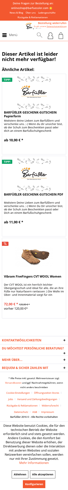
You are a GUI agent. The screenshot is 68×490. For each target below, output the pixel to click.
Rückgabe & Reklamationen (33, 17)
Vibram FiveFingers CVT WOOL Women (32, 276)
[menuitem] (16, 12)
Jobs (10, 399)
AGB (34, 412)
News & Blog (16, 12)
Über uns (31, 12)
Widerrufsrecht (50, 405)
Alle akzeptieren (42, 474)
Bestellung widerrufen (52, 23)
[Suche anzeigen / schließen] (39, 35)
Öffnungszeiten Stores (46, 392)
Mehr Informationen (34, 463)
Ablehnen (20, 474)
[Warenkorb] (61, 35)
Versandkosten (13, 382)
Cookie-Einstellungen (18, 392)
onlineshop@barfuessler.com (29, 8)
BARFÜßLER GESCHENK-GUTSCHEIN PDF (33, 194)
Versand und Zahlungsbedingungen (37, 399)
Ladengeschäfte (47, 12)
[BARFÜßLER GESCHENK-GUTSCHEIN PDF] (34, 175)
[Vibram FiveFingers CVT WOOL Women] (34, 257)
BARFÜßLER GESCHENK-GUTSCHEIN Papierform (30, 114)
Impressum (47, 412)
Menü (13, 35)
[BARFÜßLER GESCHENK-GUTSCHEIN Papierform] (34, 93)
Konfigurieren (34, 484)
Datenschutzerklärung (56, 26)
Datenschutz (21, 412)
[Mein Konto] (50, 35)
